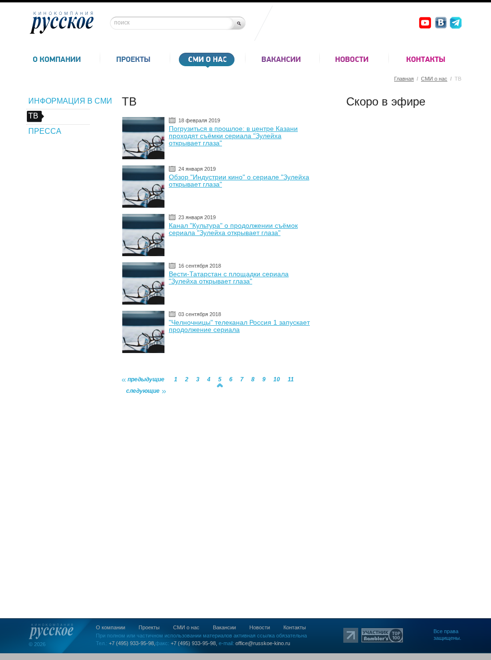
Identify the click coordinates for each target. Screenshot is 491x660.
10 (276, 379)
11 (291, 379)
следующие (143, 391)
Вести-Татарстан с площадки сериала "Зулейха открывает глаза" (229, 277)
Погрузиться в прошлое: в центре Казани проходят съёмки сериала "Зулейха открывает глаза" (233, 136)
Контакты (294, 627)
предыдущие (146, 379)
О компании (110, 627)
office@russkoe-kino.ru (262, 643)
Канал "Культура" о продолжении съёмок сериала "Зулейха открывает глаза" (233, 229)
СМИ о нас (434, 79)
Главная (404, 79)
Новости (259, 627)
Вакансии (224, 627)
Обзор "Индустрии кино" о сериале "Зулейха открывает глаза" (239, 180)
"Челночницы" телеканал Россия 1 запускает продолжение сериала (239, 325)
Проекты (149, 627)
